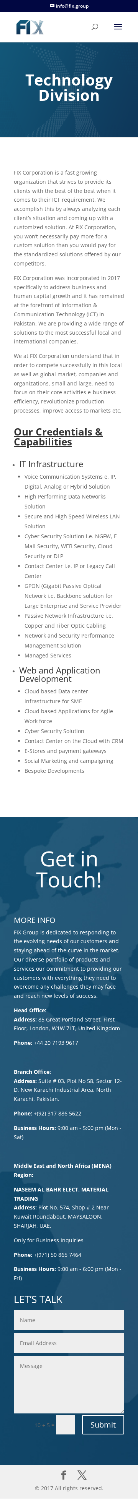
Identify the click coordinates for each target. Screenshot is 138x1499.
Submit (103, 1425)
